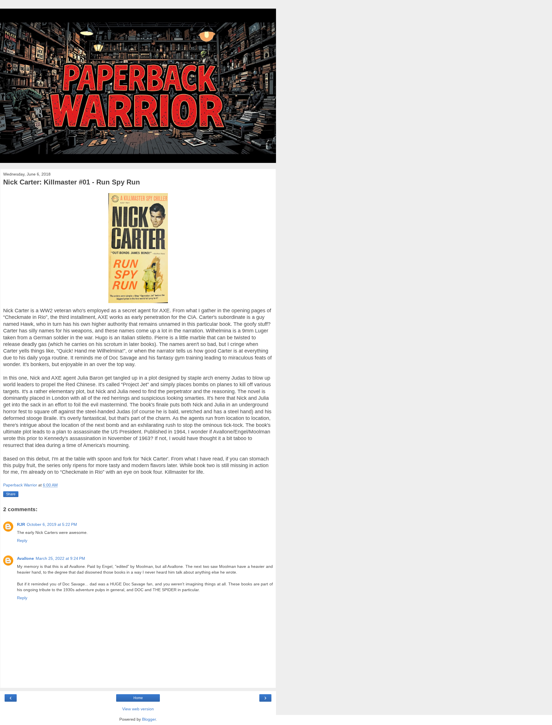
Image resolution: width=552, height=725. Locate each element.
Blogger (149, 719)
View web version (138, 709)
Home (138, 698)
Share (11, 494)
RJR (21, 524)
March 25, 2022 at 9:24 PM (60, 558)
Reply (22, 540)
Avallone (25, 558)
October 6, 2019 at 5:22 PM (52, 524)
